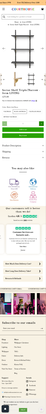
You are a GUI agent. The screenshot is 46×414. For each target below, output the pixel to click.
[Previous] (4, 49)
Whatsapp (32, 394)
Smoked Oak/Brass (10, 117)
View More (23, 247)
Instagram (32, 381)
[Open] (5, 408)
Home (17, 22)
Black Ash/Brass (20, 111)
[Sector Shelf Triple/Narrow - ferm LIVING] (23, 48)
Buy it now (23, 135)
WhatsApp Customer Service (12, 397)
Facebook (32, 385)
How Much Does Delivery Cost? (18, 263)
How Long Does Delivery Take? (18, 271)
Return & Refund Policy (22, 360)
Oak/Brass (7, 111)
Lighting (4, 347)
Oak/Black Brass (35, 111)
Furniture (5, 343)
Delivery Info (18, 356)
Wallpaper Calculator (21, 343)
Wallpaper (5, 351)
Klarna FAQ (18, 364)
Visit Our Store (7, 369)
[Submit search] (4, 17)
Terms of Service (20, 369)
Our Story (17, 347)
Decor (4, 360)
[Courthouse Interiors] (23, 9)
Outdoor (4, 364)
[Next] (42, 49)
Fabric (4, 356)
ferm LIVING (26, 22)
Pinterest (32, 390)
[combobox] (23, 16)
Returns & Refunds (13, 278)
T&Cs (16, 351)
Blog (15, 373)
